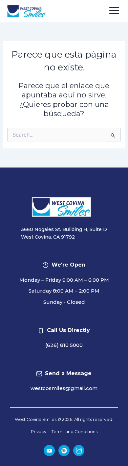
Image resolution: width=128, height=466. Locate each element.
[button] (114, 11)
